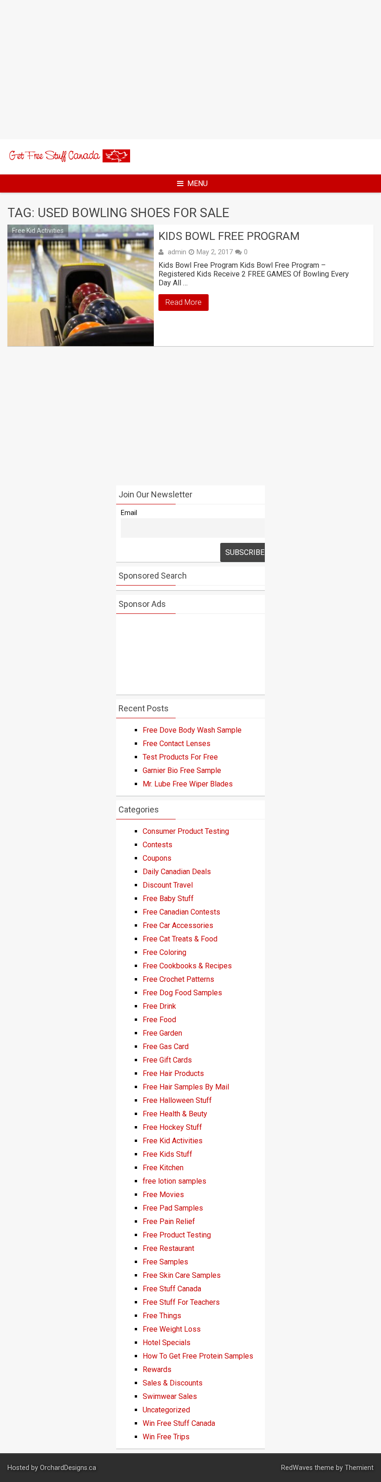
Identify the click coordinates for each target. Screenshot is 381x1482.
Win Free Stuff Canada (179, 1423)
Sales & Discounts (173, 1383)
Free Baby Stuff (168, 898)
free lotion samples (174, 1181)
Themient (359, 1468)
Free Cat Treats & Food (180, 938)
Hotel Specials (166, 1342)
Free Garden (162, 1033)
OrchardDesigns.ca (68, 1468)
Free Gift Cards (167, 1060)
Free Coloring (164, 952)
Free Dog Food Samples (182, 992)
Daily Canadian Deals (177, 871)
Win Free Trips (166, 1436)
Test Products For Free (180, 757)
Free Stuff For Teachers (181, 1302)
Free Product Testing (177, 1235)
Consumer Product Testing (186, 831)
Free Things (162, 1315)
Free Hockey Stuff (172, 1127)
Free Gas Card (166, 1046)
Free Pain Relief (169, 1221)
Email (129, 513)
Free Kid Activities (38, 230)
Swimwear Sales (170, 1396)
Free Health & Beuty (175, 1113)
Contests (157, 844)
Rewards (157, 1369)
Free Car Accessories (178, 925)
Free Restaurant (168, 1248)
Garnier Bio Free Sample (182, 770)
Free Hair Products (173, 1073)
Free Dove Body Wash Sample (192, 730)
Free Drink (159, 1006)
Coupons (157, 858)
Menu (197, 183)
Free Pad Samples (173, 1208)
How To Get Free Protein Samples (198, 1356)
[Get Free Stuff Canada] (68, 159)
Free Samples (165, 1261)
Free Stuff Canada (172, 1288)
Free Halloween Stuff (177, 1100)
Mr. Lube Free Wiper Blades (188, 784)
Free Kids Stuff (167, 1154)
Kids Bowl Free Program (229, 236)
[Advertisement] (190, 70)
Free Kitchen (163, 1167)
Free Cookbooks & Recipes (187, 965)
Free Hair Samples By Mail (186, 1087)
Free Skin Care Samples (182, 1275)
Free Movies (163, 1194)
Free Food (159, 1019)
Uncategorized (166, 1409)
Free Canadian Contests (181, 912)
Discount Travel (168, 885)
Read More (183, 302)
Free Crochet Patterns (178, 979)
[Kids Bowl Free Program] (80, 285)
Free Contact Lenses (176, 743)
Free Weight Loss (172, 1329)
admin (177, 252)
